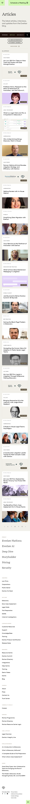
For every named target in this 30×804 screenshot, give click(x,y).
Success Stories (22, 34)
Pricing (6, 562)
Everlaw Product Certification (11, 640)
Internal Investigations (9, 617)
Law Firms (5, 581)
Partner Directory (7, 659)
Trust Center (6, 698)
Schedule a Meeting (18, 3)
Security (6, 567)
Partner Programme (8, 718)
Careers (4, 708)
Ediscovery (5, 600)
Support (4, 630)
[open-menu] (28, 802)
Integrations (6, 662)
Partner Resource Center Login (11, 724)
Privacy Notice (14, 792)
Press (3, 692)
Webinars (5, 34)
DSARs (4, 614)
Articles (12, 34)
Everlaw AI (8, 546)
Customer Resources (8, 626)
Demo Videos (6, 672)
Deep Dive (7, 551)
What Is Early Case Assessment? (12, 757)
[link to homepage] (3, 788)
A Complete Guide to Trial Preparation (14, 753)
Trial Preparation (7, 610)
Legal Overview (7, 734)
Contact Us (5, 695)
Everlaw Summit (7, 656)
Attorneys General (15, 42)
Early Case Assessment (9, 604)
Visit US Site (13, 797)
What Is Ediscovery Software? (11, 750)
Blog (3, 679)
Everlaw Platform (12, 540)
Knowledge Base (7, 633)
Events (4, 675)
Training (4, 636)
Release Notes (6, 643)
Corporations (6, 584)
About (4, 688)
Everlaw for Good (7, 591)
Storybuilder (9, 557)
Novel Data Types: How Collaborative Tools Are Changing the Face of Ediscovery (13, 768)
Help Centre (6, 666)
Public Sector (6, 587)
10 (22, 526)
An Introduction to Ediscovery (11, 747)
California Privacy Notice (16, 793)
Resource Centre (7, 653)
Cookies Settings (14, 795)
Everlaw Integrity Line (9, 737)
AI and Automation (15, 39)
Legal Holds (5, 607)
